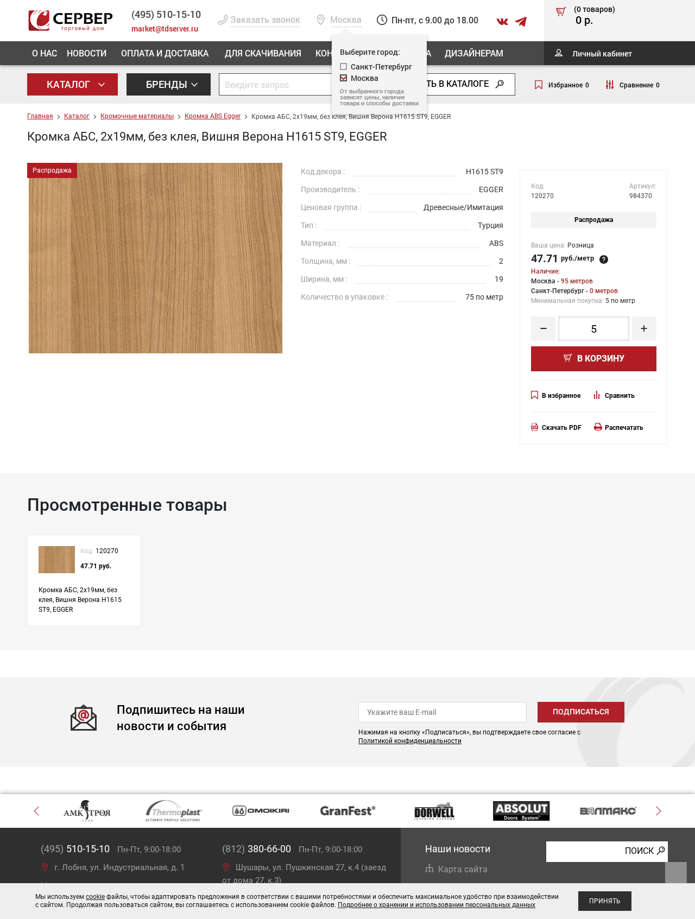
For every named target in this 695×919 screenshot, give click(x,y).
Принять (605, 901)
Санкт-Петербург (381, 66)
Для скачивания (263, 53)
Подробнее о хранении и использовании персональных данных (436, 905)
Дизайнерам (474, 53)
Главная (40, 116)
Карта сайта (463, 869)
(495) (75, 848)
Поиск (639, 851)
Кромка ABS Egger (213, 116)
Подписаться (581, 711)
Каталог (69, 84)
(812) (256, 848)
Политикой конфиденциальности (410, 741)
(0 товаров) (594, 15)
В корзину (599, 358)
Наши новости (457, 848)
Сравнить (620, 396)
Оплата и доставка (164, 53)
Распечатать (624, 428)
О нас (44, 53)
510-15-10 (166, 14)
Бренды (167, 84)
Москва (364, 77)
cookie (95, 897)
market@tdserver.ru (164, 28)
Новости (86, 53)
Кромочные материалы (137, 116)
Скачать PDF (562, 428)
